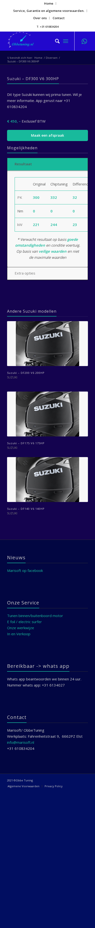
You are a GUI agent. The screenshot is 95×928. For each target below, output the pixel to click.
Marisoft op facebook (25, 570)
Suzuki (12, 377)
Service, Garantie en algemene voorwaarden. (48, 10)
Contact (59, 18)
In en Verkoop (18, 633)
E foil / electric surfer (24, 621)
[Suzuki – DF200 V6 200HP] (47, 343)
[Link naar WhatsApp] (84, 41)
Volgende (80, 399)
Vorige (14, 399)
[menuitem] (49, 3)
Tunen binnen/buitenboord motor (35, 615)
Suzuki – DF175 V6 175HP (26, 443)
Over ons (40, 18)
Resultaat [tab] (23, 163)
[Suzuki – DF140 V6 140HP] (47, 479)
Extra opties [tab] (25, 273)
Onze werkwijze (20, 627)
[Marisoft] (39, 41)
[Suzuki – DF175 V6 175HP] (47, 414)
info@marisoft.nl (20, 742)
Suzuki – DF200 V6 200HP (26, 373)
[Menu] (65, 41)
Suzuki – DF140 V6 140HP (26, 508)
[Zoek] (55, 41)
